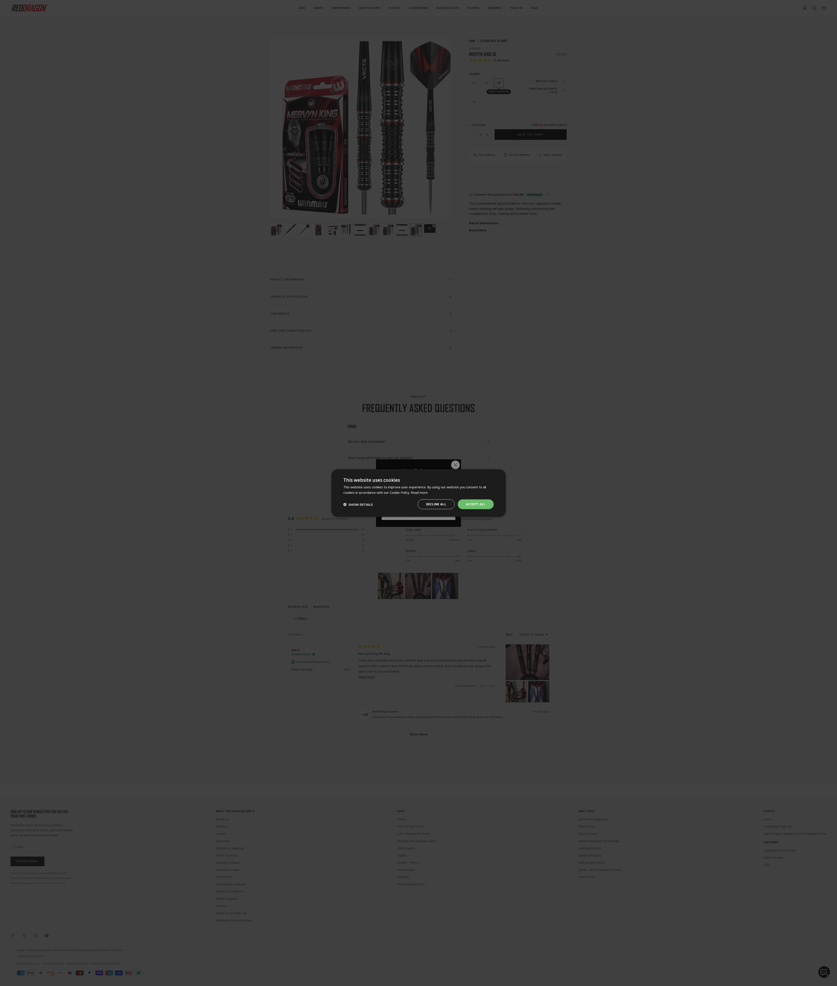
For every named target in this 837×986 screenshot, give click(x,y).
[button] (358, 504)
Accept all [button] (475, 504)
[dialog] (418, 493)
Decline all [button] (436, 504)
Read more (419, 492)
